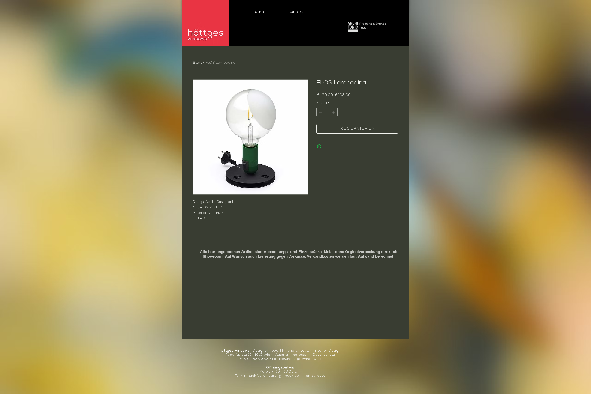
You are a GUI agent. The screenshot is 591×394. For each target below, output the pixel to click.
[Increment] (334, 112)
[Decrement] (320, 112)
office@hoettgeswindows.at (298, 359)
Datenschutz (324, 355)
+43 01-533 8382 (256, 359)
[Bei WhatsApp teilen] (319, 146)
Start (197, 63)
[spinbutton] (327, 112)
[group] (295, 239)
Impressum (300, 355)
